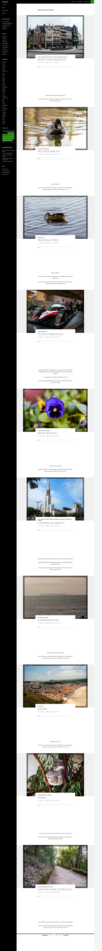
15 (8, 136)
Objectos (4, 114)
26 (3, 140)
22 (8, 138)
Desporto (44, 331)
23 (10, 138)
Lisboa (3, 101)
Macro (48, 430)
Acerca (73, 1)
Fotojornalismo (5, 97)
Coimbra (4, 85)
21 (6, 138)
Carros (39, 331)
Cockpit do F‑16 (10, 153)
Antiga (39, 57)
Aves (43, 148)
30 (10, 140)
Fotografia (5, 2)
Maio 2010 (4, 49)
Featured (47, 148)
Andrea (3, 155)
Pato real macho (49, 151)
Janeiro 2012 (4, 45)
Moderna (62, 519)
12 (3, 136)
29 (8, 140)
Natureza (40, 617)
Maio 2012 (4, 38)
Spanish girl (11, 161)
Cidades (55, 57)
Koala (42, 797)
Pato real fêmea (48, 240)
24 (11, 138)
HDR (3, 99)
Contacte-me (79, 1)
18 (13, 136)
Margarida (4, 28)
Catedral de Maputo (51, 523)
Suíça (3, 119)
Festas (3, 92)
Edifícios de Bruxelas (52, 59)
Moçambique (56, 519)
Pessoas (3, 117)
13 (4, 136)
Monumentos (68, 519)
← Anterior (44, 935)
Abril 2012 (4, 40)
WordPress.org (5, 174)
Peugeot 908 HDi (50, 334)
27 (4, 140)
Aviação (3, 78)
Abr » (13, 142)
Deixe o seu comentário (54, 62)
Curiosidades (4, 87)
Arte (3, 72)
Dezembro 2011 (5, 47)
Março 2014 (4, 36)
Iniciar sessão (4, 169)
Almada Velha (5, 27)
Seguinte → (66, 935)
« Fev (4, 142)
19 (3, 138)
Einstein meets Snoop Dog (7, 23)
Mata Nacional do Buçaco (55, 889)
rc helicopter (4, 161)
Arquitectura (45, 57)
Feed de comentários (6, 172)
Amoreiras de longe (6, 25)
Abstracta (4, 62)
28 (6, 140)
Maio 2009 (4, 54)
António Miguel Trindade (7, 158)
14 (6, 136)
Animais (40, 148)
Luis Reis (4, 153)
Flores (44, 430)
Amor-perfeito (47, 433)
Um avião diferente (6, 21)
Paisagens (60, 57)
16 (10, 136)
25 (13, 138)
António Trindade (5, 150)
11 (13, 134)
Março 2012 (4, 41)
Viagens (65, 57)
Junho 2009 (4, 52)
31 (11, 140)
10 (11, 134)
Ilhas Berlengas (48, 620)
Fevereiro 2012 (5, 43)
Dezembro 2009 (5, 50)
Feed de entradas (5, 170)
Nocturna (4, 112)
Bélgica (51, 57)
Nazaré (42, 708)
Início (3, 7)
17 (11, 136)
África (39, 519)
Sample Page (87, 1)
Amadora (4, 65)
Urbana (3, 121)
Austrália (44, 795)
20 (4, 138)
